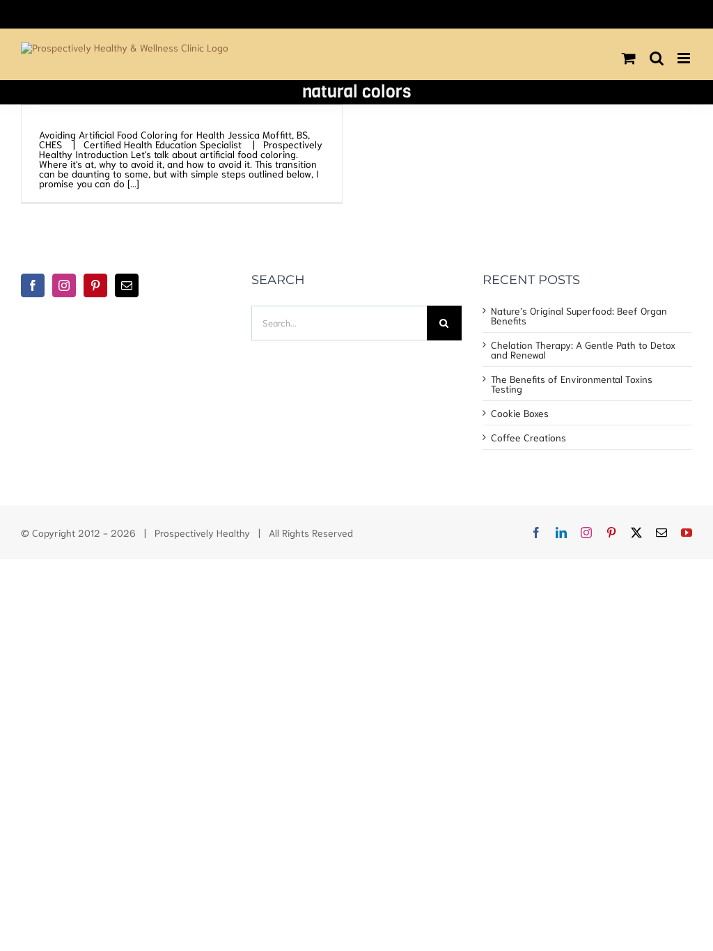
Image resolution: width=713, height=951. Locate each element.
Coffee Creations (528, 437)
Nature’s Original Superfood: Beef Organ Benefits (579, 315)
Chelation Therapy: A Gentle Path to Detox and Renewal (583, 349)
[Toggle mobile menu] (684, 58)
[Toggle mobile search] (657, 58)
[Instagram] (64, 285)
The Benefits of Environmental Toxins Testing (571, 383)
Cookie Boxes (520, 413)
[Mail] (127, 285)
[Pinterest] (95, 285)
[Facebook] (33, 285)
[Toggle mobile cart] (629, 58)
